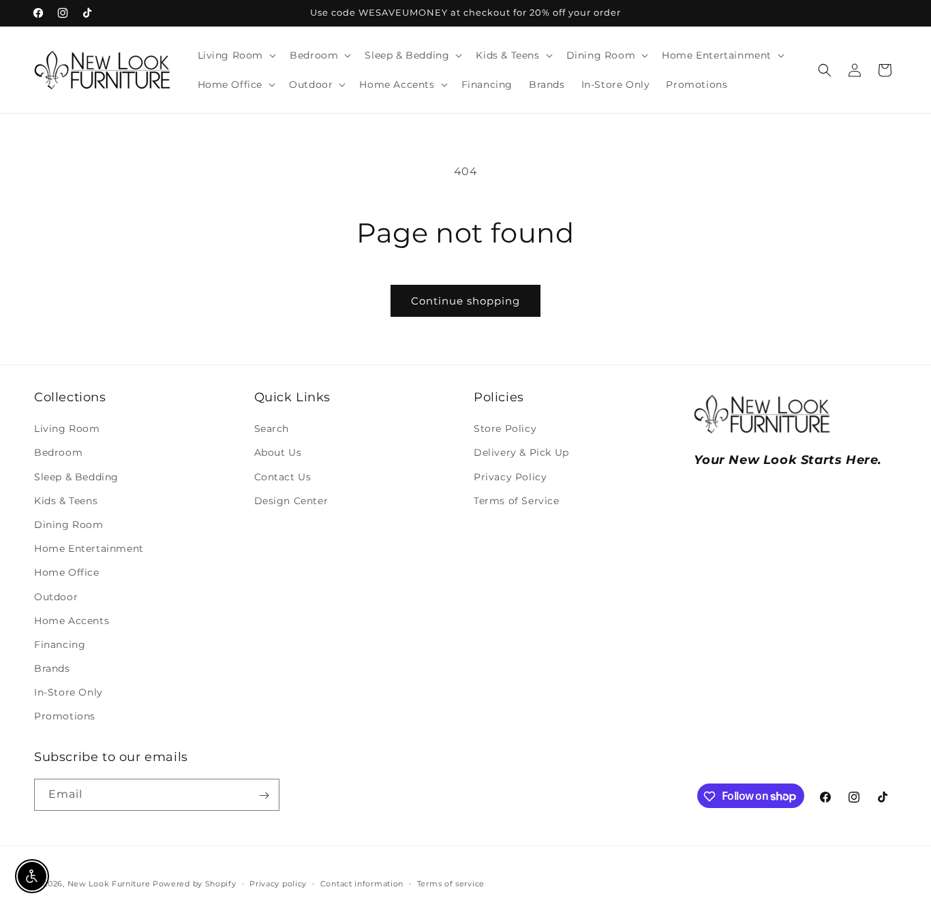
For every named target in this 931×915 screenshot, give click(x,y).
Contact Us (282, 477)
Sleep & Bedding (76, 477)
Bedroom (58, 453)
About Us (278, 453)
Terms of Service (517, 501)
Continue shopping (465, 300)
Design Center (291, 501)
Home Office (67, 573)
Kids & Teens (65, 501)
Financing (59, 644)
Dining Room (69, 525)
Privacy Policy (510, 477)
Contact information (361, 883)
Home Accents (71, 621)
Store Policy (505, 429)
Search (272, 429)
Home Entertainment (89, 549)
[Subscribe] (264, 795)
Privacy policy (278, 883)
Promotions (64, 717)
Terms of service (451, 883)
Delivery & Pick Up (521, 453)
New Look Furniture (109, 883)
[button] (235, 55)
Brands (52, 669)
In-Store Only (68, 693)
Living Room (67, 429)
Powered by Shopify (194, 883)
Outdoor (56, 597)
